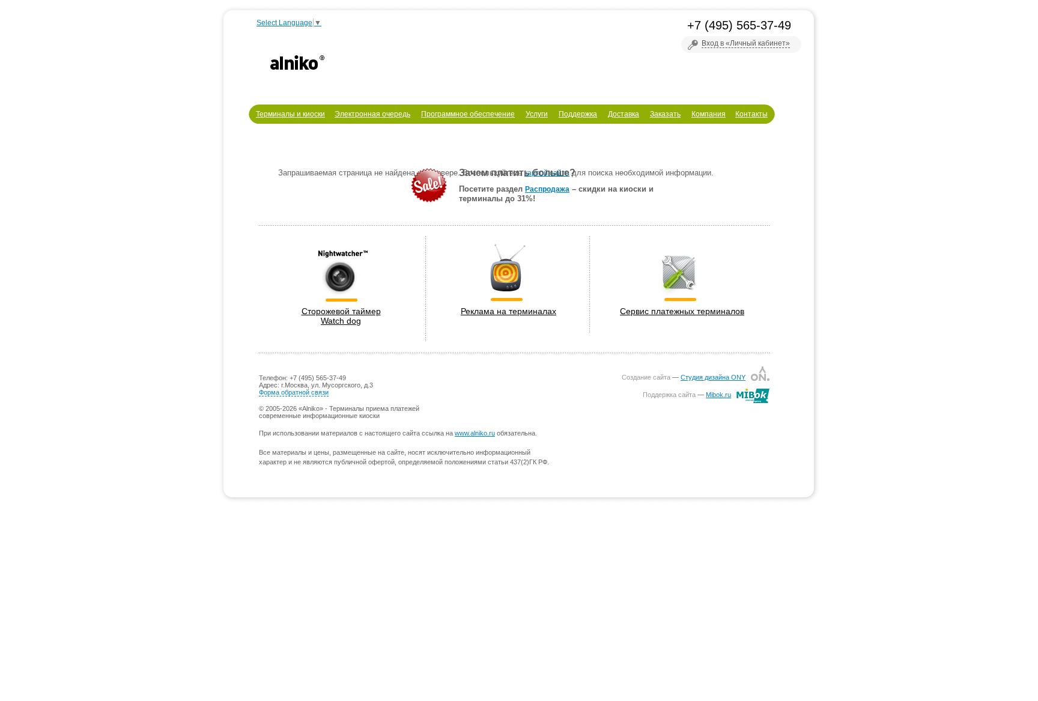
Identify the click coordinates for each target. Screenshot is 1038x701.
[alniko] (297, 62)
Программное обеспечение (468, 114)
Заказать (665, 114)
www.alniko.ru (475, 433)
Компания (708, 114)
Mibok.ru (718, 394)
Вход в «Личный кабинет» (746, 43)
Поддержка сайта (669, 394)
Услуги (537, 114)
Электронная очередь (372, 114)
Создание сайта (646, 377)
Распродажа (547, 189)
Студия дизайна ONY (713, 377)
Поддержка (578, 114)
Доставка (623, 114)
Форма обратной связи (294, 392)
